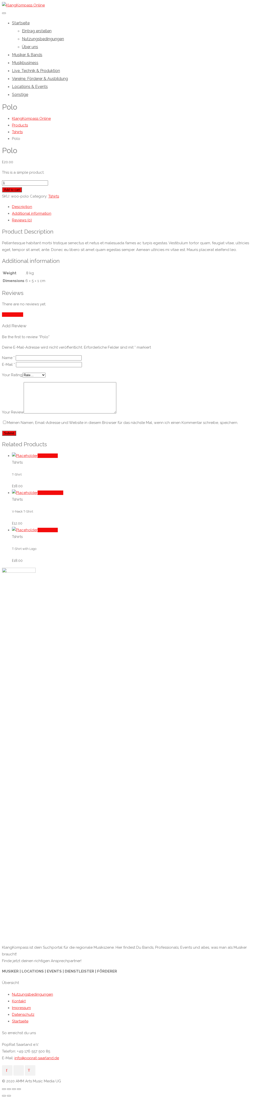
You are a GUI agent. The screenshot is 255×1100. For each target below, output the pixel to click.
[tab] (132, 207)
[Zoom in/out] (19, 1089)
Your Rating (12, 375)
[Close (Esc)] (4, 1089)
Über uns (30, 46)
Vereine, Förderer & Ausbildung (40, 78)
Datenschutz (23, 1014)
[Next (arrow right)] (9, 1096)
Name (8, 358)
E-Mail (8, 364)
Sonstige (20, 94)
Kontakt (19, 1001)
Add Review (12, 314)
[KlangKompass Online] (23, 5)
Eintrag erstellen (37, 31)
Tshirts (53, 196)
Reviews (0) (22, 220)
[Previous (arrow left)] (4, 1096)
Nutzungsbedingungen (43, 39)
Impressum (21, 1008)
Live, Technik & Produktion (36, 70)
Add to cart (12, 190)
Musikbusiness (25, 62)
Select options (50, 492)
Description (22, 206)
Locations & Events (30, 86)
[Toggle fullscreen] (14, 1089)
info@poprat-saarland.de (36, 1058)
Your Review (13, 412)
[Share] (9, 1089)
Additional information (31, 213)
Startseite (21, 23)
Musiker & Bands (27, 54)
